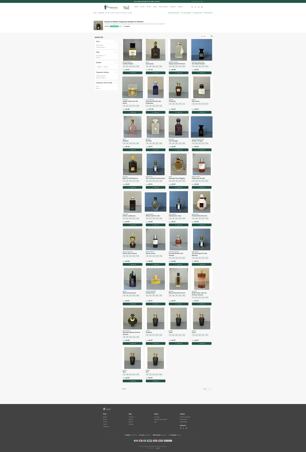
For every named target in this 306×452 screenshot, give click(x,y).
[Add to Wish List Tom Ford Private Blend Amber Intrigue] (210, 118)
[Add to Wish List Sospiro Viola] (187, 310)
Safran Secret (150, 253)
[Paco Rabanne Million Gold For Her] (155, 202)
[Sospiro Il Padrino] (178, 87)
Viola (170, 332)
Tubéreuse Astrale (198, 178)
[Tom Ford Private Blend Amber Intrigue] (201, 127)
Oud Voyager (173, 141)
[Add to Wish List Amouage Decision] (164, 118)
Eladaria (125, 141)
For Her (142, 6)
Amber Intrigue (197, 141)
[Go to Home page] (110, 7)
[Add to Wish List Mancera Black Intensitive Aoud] (187, 270)
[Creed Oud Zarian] (155, 50)
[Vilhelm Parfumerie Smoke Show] (155, 279)
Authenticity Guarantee (197, 1)
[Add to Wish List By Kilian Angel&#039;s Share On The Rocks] (141, 78)
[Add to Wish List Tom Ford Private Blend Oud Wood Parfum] (210, 41)
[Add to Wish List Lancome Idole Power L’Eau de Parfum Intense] (210, 270)
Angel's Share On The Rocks (130, 102)
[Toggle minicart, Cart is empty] (201, 7)
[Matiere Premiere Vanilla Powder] (132, 50)
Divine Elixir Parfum (130, 253)
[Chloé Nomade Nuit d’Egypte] (178, 164)
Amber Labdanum (129, 216)
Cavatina (149, 332)
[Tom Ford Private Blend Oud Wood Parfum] (201, 50)
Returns (131, 422)
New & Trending (163, 6)
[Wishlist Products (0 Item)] (198, 7)
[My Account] (195, 7)
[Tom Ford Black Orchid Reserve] (132, 164)
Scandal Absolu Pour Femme (176, 254)
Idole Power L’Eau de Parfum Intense (199, 294)
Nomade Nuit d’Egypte (177, 178)
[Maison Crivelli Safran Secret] (155, 239)
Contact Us (131, 417)
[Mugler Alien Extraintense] (132, 279)
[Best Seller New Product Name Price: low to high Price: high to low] (205, 36)
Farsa (194, 332)
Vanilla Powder (128, 64)
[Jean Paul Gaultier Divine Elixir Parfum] (132, 239)
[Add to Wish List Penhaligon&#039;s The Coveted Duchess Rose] (164, 155)
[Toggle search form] (192, 7)
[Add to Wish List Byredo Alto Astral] (210, 78)
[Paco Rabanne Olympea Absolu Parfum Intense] (132, 318)
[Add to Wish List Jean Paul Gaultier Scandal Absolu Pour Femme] (187, 230)
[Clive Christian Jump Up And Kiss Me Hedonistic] (155, 87)
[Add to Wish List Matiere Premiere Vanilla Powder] (141, 41)
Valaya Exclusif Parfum (177, 64)
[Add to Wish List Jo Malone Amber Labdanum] (141, 193)
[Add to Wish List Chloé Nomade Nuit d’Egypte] (187, 155)
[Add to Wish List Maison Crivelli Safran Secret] (164, 230)
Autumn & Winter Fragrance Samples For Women (119, 13)
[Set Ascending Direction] (212, 36)
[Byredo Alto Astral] (201, 87)
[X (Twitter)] (183, 428)
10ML (137, 66)
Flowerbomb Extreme (199, 216)
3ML (131, 66)
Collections (173, 6)
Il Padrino (172, 101)
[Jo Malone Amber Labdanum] (132, 202)
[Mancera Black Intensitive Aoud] (178, 279)
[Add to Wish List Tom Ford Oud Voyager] (187, 118)
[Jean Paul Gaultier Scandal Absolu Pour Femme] (178, 239)
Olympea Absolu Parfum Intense (131, 333)
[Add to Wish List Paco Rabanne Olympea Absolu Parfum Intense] (141, 310)
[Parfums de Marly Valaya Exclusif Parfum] (178, 50)
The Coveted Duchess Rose (155, 178)
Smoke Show (150, 293)
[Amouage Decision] (155, 127)
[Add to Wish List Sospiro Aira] (164, 349)
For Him (149, 6)
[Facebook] (181, 428)
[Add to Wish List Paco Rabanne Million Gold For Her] (164, 193)
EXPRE (158, 448)
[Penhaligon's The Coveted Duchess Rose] (155, 164)
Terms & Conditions (185, 417)
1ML (124, 66)
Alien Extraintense (129, 293)
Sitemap (131, 424)
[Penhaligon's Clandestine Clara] (178, 202)
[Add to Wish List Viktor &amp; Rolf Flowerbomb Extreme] (210, 193)
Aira (147, 372)
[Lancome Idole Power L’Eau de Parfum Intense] (201, 279)
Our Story (156, 417)
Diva (124, 372)
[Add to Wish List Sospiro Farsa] (210, 310)
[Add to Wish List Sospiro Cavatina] (164, 310)
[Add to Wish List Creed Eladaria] (141, 118)
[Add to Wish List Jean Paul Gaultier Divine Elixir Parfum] (141, 230)
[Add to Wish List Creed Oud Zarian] (164, 41)
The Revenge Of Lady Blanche (199, 254)
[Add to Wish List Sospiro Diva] (141, 349)
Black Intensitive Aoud (177, 293)
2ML (127, 66)
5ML (134, 66)
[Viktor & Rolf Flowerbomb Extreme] (201, 202)
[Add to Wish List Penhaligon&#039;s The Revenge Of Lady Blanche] (210, 230)
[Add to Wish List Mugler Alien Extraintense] (141, 270)
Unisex (155, 6)
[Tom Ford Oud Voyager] (178, 127)
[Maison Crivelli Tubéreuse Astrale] (201, 164)
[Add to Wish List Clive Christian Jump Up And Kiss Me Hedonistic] (164, 78)
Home (95, 13)
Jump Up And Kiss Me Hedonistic (153, 102)
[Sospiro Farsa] (201, 318)
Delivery (131, 419)
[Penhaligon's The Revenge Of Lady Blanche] (201, 239)
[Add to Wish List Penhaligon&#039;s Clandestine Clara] (187, 193)
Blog (155, 422)
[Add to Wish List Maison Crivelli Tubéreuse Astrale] (210, 155)
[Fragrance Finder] (126, 7)
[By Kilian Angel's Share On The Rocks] (132, 87)
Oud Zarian (150, 64)
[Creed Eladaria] (132, 127)
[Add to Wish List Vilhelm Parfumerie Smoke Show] (164, 270)
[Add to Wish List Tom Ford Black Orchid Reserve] (141, 155)
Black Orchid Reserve (130, 178)
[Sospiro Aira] (155, 358)
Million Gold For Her (153, 216)
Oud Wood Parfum (198, 64)
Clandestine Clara (175, 216)
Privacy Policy (183, 419)
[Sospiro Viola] (178, 318)
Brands (136, 6)
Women (99, 66)
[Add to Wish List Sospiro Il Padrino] (187, 78)
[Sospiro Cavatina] (155, 318)
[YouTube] (186, 428)
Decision (149, 141)
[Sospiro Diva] (132, 358)
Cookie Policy (183, 422)
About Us (180, 6)
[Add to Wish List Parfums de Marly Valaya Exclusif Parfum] (187, 41)
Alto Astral (195, 101)
